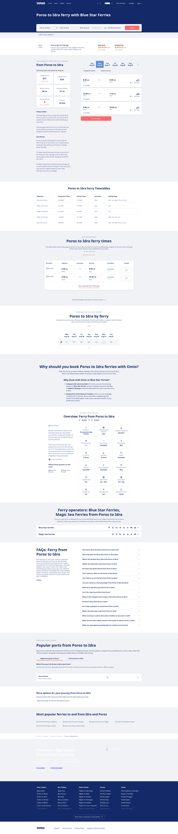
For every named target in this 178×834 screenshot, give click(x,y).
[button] (85, 28)
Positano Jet (104, 803)
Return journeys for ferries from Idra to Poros (53, 701)
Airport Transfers (127, 794)
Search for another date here (89, 287)
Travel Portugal (126, 797)
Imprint (56, 828)
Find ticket (44, 81)
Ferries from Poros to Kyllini (99, 722)
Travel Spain (125, 800)
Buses (56, 3)
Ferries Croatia (105, 794)
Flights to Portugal (85, 800)
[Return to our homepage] (42, 3)
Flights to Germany (86, 791)
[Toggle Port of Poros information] (138, 677)
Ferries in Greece (56, 736)
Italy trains (41, 791)
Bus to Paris (62, 803)
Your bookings (120, 3)
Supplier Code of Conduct (96, 828)
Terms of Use (67, 828)
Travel (123, 787)
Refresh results (87, 255)
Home (38, 736)
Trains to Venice (42, 800)
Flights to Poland (85, 803)
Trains (50, 3)
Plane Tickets (84, 787)
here (104, 300)
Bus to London (63, 800)
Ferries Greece (105, 791)
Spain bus (61, 791)
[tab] (89, 70)
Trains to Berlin (42, 803)
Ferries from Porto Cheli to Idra (74, 726)
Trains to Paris (42, 797)
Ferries (68, 3)
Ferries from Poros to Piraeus (73, 722)
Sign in (139, 3)
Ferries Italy (104, 800)
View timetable (44, 105)
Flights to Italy (84, 794)
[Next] (138, 64)
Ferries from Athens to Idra (124, 722)
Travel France (126, 803)
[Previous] (60, 335)
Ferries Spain (104, 797)
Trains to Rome (42, 794)
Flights (62, 3)
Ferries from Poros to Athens (46, 722)
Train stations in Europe (129, 791)
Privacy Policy (79, 828)
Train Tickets (41, 787)
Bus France (62, 794)
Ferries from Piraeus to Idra (46, 726)
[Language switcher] (109, 3)
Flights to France (85, 797)
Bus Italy (61, 797)
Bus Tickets (62, 787)
